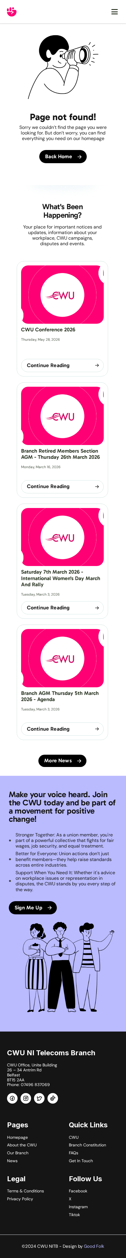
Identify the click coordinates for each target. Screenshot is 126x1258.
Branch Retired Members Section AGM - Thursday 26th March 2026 (60, 454)
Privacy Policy (20, 1198)
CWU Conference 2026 (48, 329)
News (12, 1160)
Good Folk (94, 1246)
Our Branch (17, 1152)
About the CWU (22, 1145)
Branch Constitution (87, 1145)
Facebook (78, 1191)
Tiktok (74, 1214)
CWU (74, 1137)
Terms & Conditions (25, 1191)
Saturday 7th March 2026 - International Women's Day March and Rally (61, 578)
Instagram (78, 1206)
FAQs (73, 1152)
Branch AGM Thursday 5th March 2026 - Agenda (60, 696)
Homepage (17, 1137)
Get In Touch (81, 1160)
